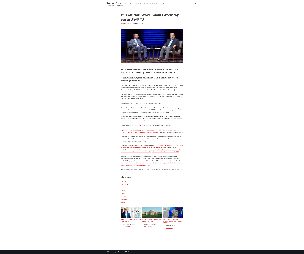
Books (132, 4)
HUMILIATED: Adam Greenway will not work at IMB (131, 220)
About (137, 4)
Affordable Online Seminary (154, 4)
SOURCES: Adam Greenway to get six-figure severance (152, 220)
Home (127, 4)
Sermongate (166, 4)
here (140, 125)
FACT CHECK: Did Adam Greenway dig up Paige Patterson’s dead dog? (173, 221)
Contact (142, 4)
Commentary (126, 226)
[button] (195, 4)
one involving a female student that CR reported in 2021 (140, 163)
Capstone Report (126, 23)
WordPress (128, 252)
